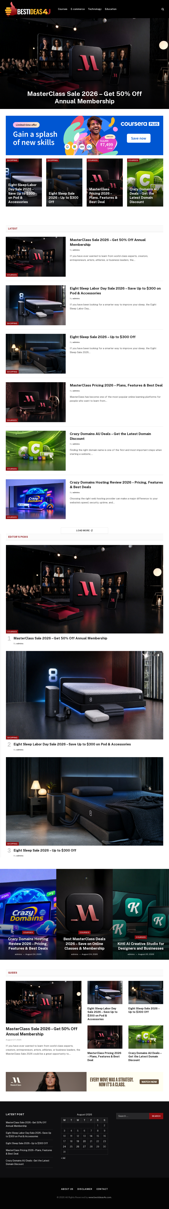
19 (78, 1141)
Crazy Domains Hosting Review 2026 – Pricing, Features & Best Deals (116, 484)
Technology (94, 9)
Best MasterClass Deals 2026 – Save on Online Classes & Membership (84, 943)
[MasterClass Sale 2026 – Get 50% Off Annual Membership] (84, 63)
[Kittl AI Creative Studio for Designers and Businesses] (141, 914)
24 (64, 1146)
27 (84, 1146)
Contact (102, 1189)
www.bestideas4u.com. (100, 1197)
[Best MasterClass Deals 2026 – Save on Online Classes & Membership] (84, 914)
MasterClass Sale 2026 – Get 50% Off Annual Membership (84, 97)
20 (84, 1141)
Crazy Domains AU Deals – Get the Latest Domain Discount (144, 195)
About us (67, 1189)
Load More (83, 530)
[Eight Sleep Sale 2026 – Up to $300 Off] (64, 182)
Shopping (12, 160)
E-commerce (78, 9)
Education (111, 9)
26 (77, 1146)
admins (76, 250)
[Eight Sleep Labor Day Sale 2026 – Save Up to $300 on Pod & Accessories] (24, 182)
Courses (62, 9)
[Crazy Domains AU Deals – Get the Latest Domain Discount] (145, 182)
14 (91, 1136)
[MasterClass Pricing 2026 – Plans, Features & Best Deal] (105, 182)
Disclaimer (84, 1189)
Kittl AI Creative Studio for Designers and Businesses (141, 946)
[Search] (162, 9)
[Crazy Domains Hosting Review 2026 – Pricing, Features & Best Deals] (36, 499)
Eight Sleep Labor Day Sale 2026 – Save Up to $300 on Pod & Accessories (22, 193)
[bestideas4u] (28, 9)
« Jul (63, 1158)
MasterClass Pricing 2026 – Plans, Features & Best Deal (103, 195)
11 (71, 1136)
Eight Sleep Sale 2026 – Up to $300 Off (63, 198)
